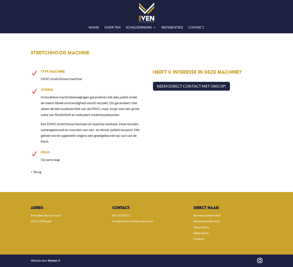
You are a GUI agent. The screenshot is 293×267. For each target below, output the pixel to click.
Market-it (54, 260)
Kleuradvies (202, 227)
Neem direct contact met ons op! (191, 86)
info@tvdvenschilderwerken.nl (132, 221)
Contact (196, 27)
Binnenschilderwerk (207, 215)
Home (94, 27)
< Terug (36, 172)
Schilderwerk (139, 27)
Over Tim (112, 27)
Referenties (172, 27)
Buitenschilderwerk (207, 221)
